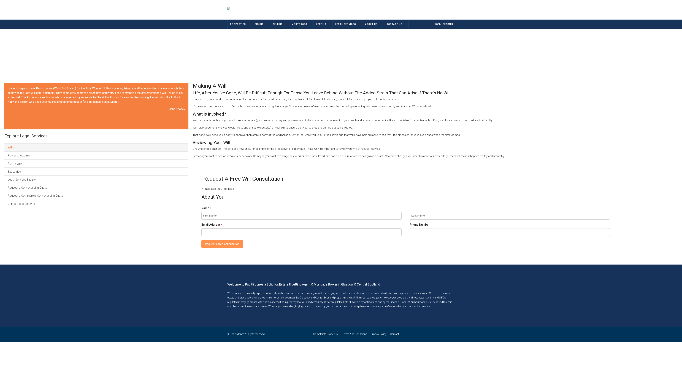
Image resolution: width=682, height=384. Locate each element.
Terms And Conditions (354, 334)
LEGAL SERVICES (345, 24)
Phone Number (420, 224)
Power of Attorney (19, 155)
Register (448, 24)
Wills (11, 147)
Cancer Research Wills (22, 204)
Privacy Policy (378, 334)
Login (438, 24)
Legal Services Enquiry (22, 179)
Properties (238, 24)
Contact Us (394, 24)
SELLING (278, 24)
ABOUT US (371, 24)
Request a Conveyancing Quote (27, 187)
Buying (259, 24)
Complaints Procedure (326, 334)
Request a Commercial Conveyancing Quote (35, 195)
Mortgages (299, 24)
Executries (14, 171)
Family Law (15, 163)
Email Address (211, 224)
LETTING (321, 24)
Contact (394, 334)
